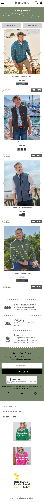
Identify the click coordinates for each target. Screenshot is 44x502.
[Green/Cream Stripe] (20, 84)
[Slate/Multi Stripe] (23, 84)
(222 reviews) (7, 91)
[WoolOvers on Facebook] (8, 393)
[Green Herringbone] (20, 215)
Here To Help (9, 407)
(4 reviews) (6, 222)
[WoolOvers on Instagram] (35, 393)
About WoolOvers (12, 412)
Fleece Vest (22, 142)
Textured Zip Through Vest (22, 207)
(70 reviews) (6, 156)
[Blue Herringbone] (23, 215)
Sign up (21, 372)
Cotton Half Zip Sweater (22, 76)
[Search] (36, 3)
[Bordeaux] (25, 149)
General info (9, 417)
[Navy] (22, 149)
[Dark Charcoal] (19, 149)
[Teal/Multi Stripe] (17, 84)
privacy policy (25, 388)
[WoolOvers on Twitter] (22, 393)
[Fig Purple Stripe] (26, 84)
